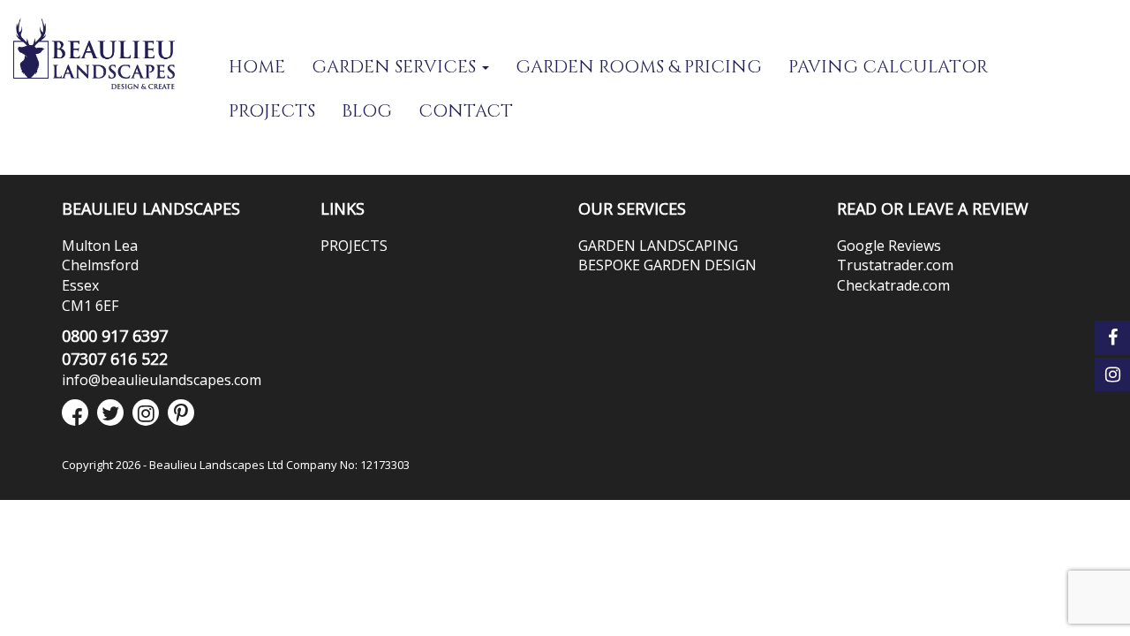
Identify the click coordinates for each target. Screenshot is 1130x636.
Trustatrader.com (895, 265)
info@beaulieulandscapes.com (161, 380)
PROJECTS (272, 111)
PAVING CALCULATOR (888, 67)
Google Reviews (889, 245)
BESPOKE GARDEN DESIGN (667, 265)
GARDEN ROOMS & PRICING (639, 67)
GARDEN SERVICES (396, 67)
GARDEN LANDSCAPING (658, 245)
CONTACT (465, 111)
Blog (367, 111)
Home (257, 67)
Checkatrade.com (893, 285)
